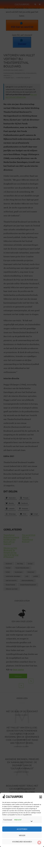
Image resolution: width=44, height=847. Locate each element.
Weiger (22, 835)
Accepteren (22, 829)
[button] (40, 797)
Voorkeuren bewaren (22, 842)
